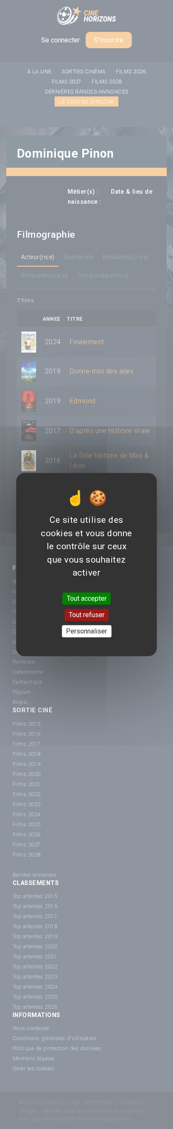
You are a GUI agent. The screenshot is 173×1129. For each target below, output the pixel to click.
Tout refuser (87, 615)
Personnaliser (86, 631)
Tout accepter (87, 598)
